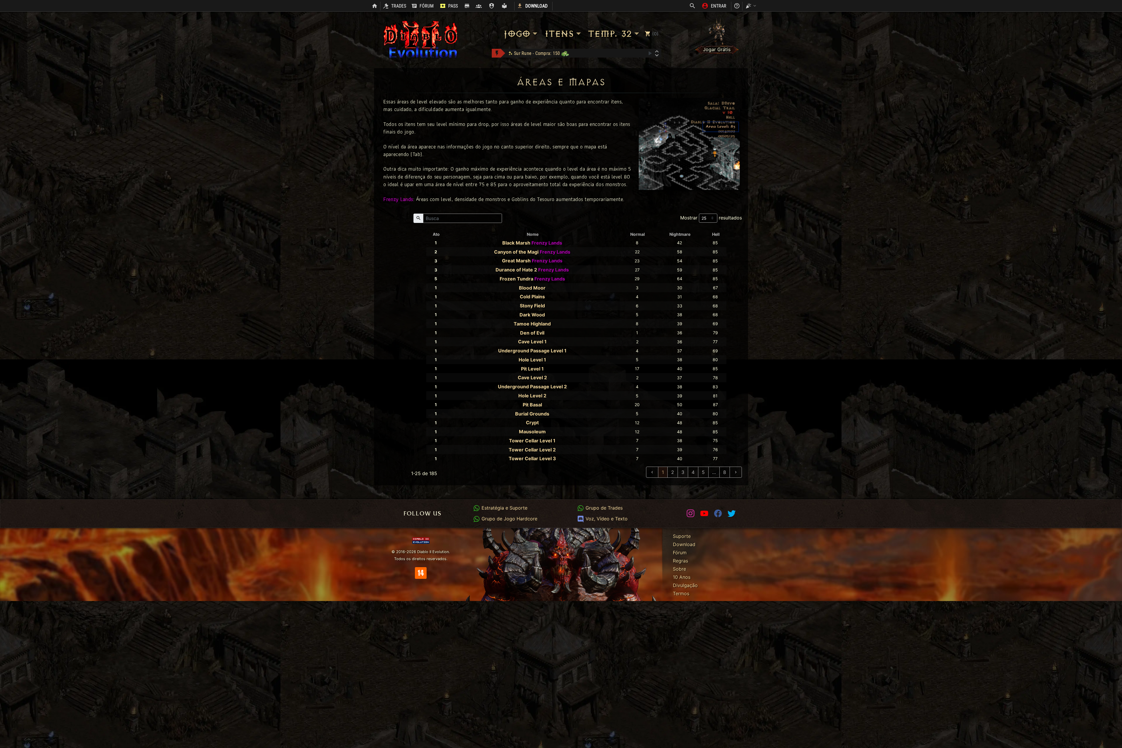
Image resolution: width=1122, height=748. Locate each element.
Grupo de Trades (603, 508)
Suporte (682, 536)
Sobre (679, 569)
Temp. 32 (609, 33)
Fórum (680, 552)
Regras (680, 561)
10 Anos (681, 577)
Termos (681, 593)
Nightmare (679, 234)
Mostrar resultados (711, 218)
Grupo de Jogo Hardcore (508, 519)
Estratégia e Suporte (503, 508)
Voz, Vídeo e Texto (606, 519)
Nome (533, 234)
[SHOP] (467, 6)
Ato (436, 234)
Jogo (516, 33)
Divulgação (685, 585)
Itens (558, 33)
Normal (637, 234)
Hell (716, 234)
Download (684, 544)
